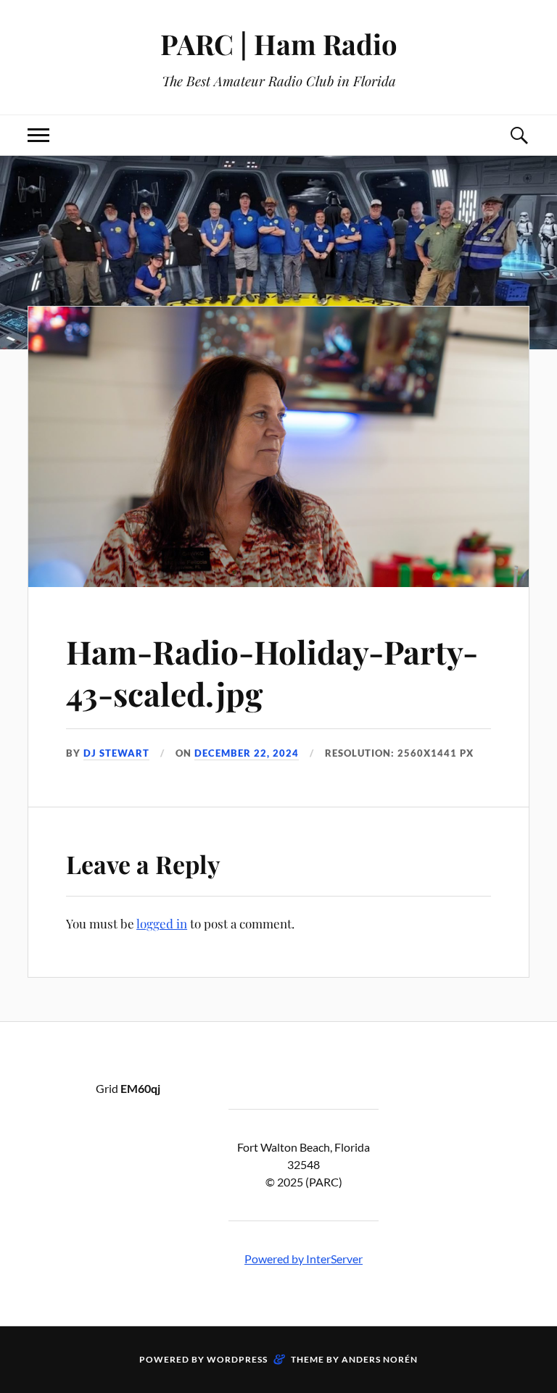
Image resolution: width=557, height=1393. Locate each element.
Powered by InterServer (303, 1258)
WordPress (237, 1359)
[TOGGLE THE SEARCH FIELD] (518, 135)
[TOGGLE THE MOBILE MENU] (38, 135)
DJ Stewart (116, 753)
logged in (161, 923)
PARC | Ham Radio (278, 43)
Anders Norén (380, 1359)
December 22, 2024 (246, 753)
